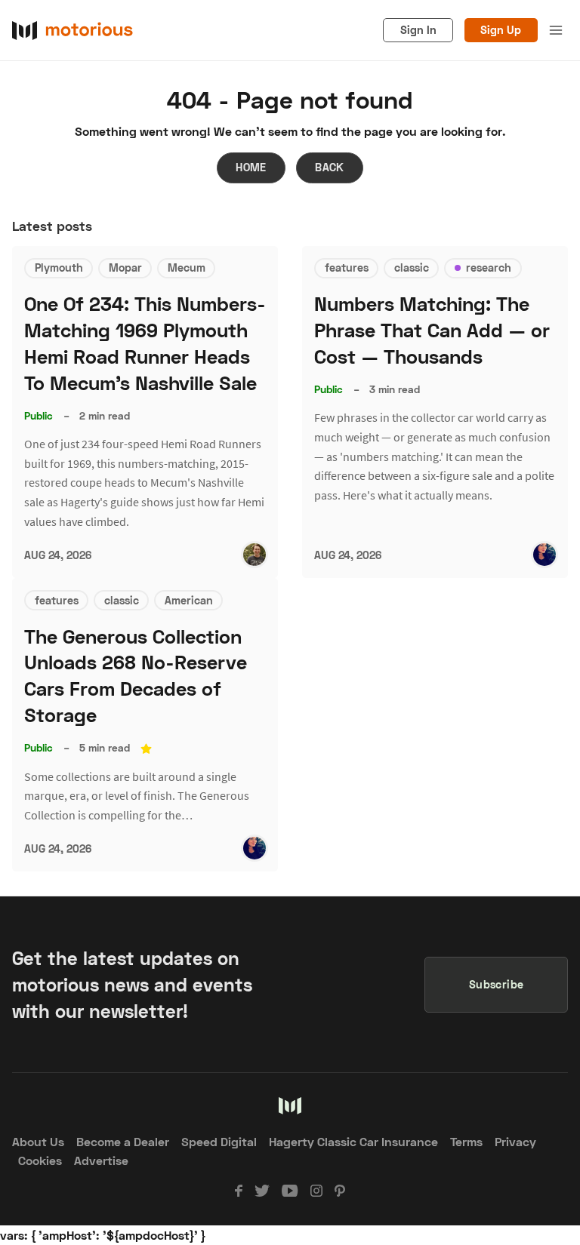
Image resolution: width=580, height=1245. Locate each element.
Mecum (186, 267)
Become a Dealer (122, 1141)
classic (411, 267)
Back (329, 167)
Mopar (125, 267)
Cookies (40, 1160)
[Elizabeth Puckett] (544, 554)
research (488, 267)
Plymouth (59, 267)
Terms (466, 1141)
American (189, 600)
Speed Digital (219, 1141)
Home (251, 167)
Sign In (418, 29)
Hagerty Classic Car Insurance (353, 1141)
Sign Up (500, 29)
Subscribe (496, 984)
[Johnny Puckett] (254, 554)
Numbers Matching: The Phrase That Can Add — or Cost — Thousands (432, 330)
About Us (38, 1141)
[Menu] (556, 30)
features (347, 267)
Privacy (515, 1141)
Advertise (101, 1160)
